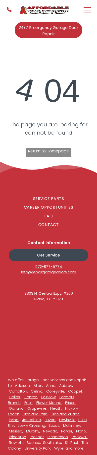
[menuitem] (48, 198)
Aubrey (65, 385)
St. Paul (71, 442)
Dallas (14, 396)
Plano (81, 431)
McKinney (71, 425)
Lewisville (67, 419)
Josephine (31, 419)
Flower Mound (48, 402)
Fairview (48, 396)
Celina (37, 391)
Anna (50, 385)
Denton (31, 396)
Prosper (37, 436)
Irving (13, 419)
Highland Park (35, 414)
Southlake (52, 442)
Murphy (32, 431)
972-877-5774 (48, 266)
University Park (37, 448)
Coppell (75, 391)
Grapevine (37, 408)
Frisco (70, 402)
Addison (22, 385)
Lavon (50, 419)
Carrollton (18, 391)
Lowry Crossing (31, 425)
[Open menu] (87, 10)
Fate (28, 402)
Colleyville (55, 391)
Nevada (50, 431)
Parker (66, 431)
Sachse (33, 442)
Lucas (54, 425)
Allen (38, 385)
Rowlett (16, 442)
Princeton (17, 436)
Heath (55, 408)
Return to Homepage (48, 151)
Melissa (15, 431)
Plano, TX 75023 (48, 299)
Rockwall (79, 436)
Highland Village (65, 414)
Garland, (16, 408)
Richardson (58, 436)
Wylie (59, 448)
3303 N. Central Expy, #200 (48, 293)
